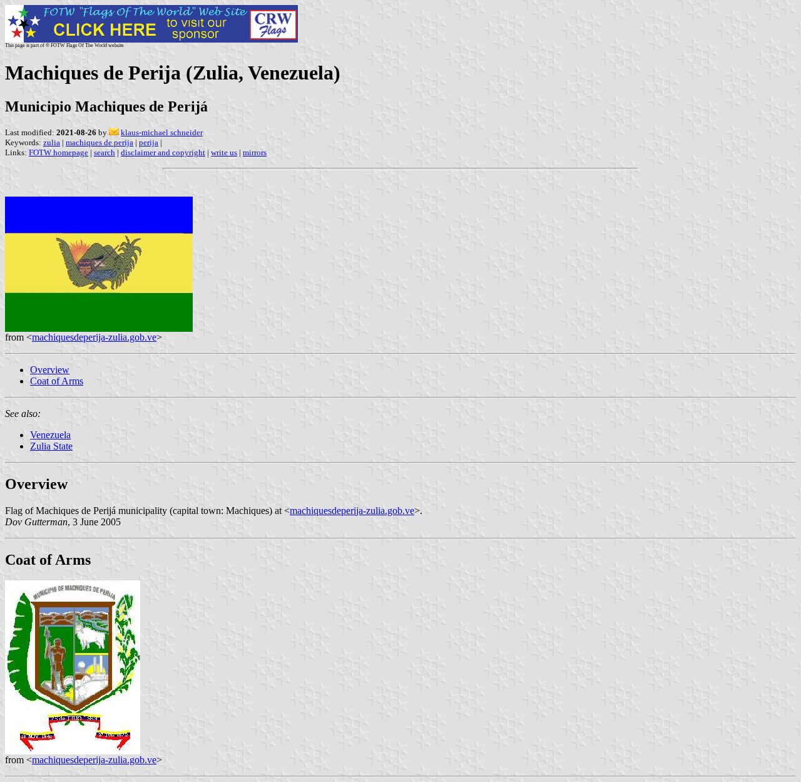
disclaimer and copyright (163, 152)
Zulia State (51, 446)
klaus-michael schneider (162, 132)
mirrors (255, 152)
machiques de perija (99, 142)
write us (224, 152)
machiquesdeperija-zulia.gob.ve (94, 337)
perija (148, 142)
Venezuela (50, 435)
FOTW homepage (58, 152)
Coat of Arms (56, 381)
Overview (49, 369)
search (104, 152)
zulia (51, 142)
